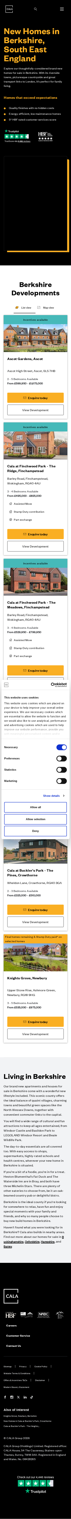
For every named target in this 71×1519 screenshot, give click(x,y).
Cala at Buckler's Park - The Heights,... (22, 1426)
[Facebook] (5, 1397)
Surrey (8, 1246)
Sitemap (8, 1366)
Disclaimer (40, 1380)
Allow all (35, 807)
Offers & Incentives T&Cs (15, 1380)
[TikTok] (31, 1397)
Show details (51, 795)
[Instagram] (11, 1397)
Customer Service (18, 1335)
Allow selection (35, 819)
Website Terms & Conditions (17, 1373)
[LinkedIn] (25, 1397)
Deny (35, 830)
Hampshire (48, 1241)
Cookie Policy (41, 1366)
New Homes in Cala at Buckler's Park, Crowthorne (27, 1421)
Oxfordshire (32, 1241)
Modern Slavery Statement (16, 1387)
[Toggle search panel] (35, 9)
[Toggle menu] (61, 9)
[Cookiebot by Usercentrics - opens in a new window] (51, 685)
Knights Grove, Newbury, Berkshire (20, 1415)
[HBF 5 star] (45, 136)
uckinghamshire (14, 1241)
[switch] (61, 758)
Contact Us (13, 1346)
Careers (11, 1325)
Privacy (23, 1366)
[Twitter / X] (18, 1397)
